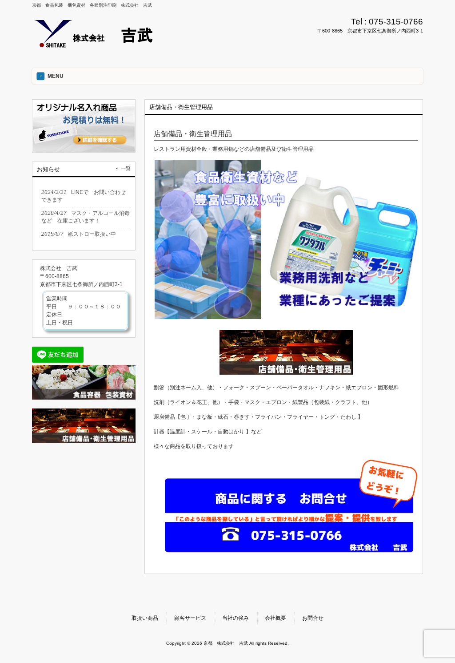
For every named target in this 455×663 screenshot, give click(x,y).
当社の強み (235, 618)
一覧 (126, 168)
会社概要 (275, 618)
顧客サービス (190, 618)
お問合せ (312, 618)
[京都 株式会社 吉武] (97, 45)
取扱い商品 (145, 618)
